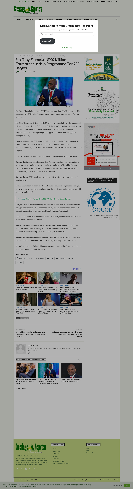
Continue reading (66, 48)
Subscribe (46, 42)
